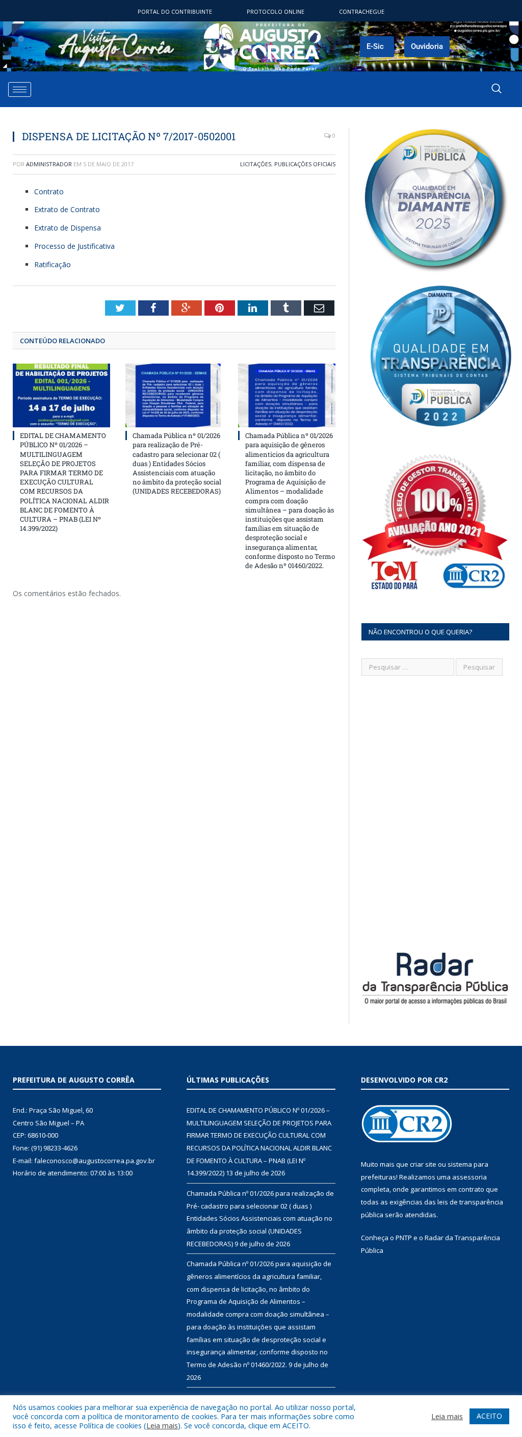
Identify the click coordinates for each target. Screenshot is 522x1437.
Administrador (49, 164)
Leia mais (162, 1425)
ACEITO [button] (489, 1416)
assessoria (469, 1177)
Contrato (49, 191)
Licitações (255, 164)
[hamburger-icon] (19, 89)
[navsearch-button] (496, 89)
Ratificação (52, 264)
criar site (423, 1164)
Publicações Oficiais (304, 164)
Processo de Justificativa (74, 246)
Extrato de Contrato (67, 209)
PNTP (404, 1237)
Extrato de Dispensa (67, 228)
